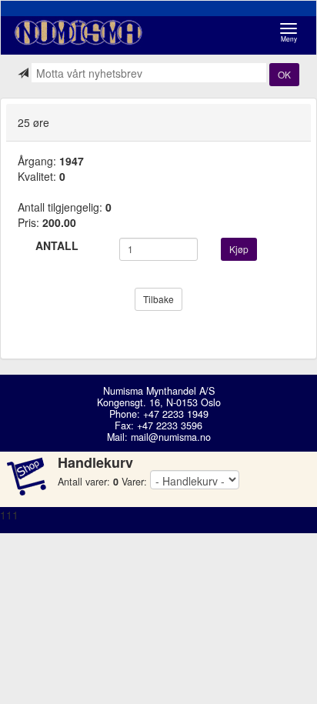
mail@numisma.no (171, 437)
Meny (293, 32)
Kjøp (239, 248)
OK (284, 74)
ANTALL (56, 245)
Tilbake (158, 298)
